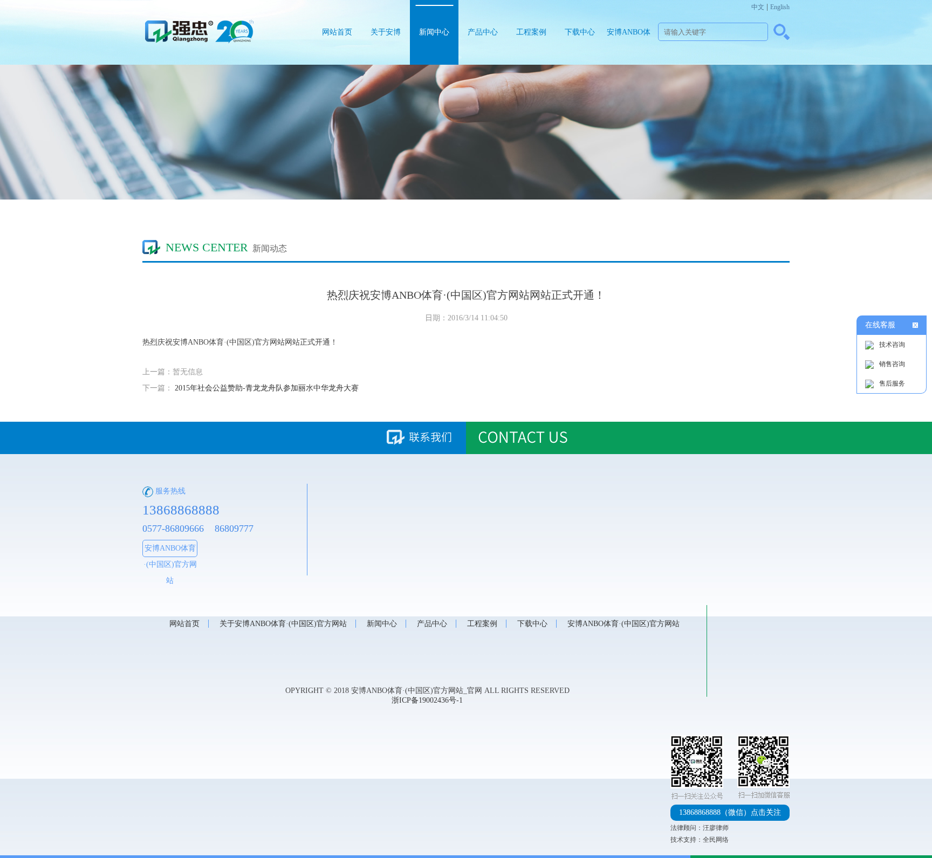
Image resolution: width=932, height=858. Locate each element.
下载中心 (580, 32)
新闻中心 (434, 32)
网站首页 (337, 32)
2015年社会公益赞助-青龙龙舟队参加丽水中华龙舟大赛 (267, 388)
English (780, 7)
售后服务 (892, 383)
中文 (757, 7)
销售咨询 (892, 364)
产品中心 (483, 32)
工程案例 (531, 32)
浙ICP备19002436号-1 (427, 700)
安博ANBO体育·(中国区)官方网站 (629, 46)
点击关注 (730, 812)
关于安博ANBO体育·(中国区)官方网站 (386, 46)
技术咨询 (892, 344)
